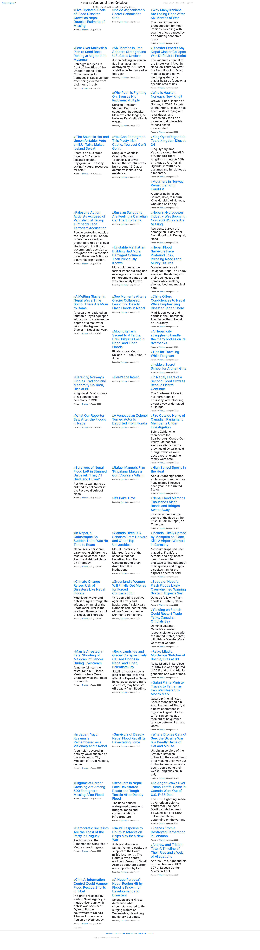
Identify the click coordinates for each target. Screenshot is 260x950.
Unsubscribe (180, 3)
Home (165, 3)
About (171, 3)
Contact (190, 3)
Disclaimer (142, 933)
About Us (109, 933)
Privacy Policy (131, 933)
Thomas (85, 30)
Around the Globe (89, 3)
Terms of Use (120, 933)
